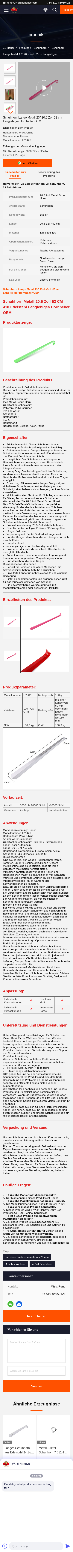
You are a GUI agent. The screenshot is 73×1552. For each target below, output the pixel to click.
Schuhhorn (40, 47)
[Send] (68, 1546)
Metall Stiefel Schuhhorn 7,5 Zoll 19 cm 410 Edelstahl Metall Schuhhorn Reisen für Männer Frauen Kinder (19, 1450)
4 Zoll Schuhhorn (42, 1264)
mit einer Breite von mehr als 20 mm (27, 1257)
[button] (11, 112)
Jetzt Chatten (36, 1316)
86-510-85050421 (59, 2)
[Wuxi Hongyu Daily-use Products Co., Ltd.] (18, 9)
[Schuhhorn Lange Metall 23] (44, 88)
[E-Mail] (19, 1304)
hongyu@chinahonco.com (22, 2)
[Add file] (4, 1546)
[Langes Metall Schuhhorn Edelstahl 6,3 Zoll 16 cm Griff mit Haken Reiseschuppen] (53, 1429)
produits (24, 47)
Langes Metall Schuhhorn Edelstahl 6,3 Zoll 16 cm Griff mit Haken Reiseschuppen (53, 1450)
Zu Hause (9, 47)
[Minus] (68, 1464)
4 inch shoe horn (15, 1264)
